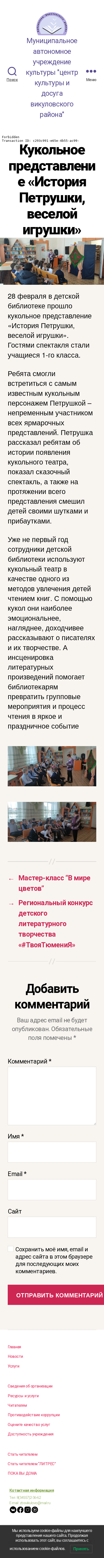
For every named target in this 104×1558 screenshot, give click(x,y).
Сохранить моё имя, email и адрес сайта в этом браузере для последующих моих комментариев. (53, 1260)
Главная (14, 1347)
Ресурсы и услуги (23, 1396)
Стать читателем (22, 1454)
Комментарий (29, 1061)
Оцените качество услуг (29, 1424)
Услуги (13, 1366)
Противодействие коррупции (33, 1415)
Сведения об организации (30, 1386)
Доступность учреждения (30, 1434)
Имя (16, 1136)
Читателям (17, 1405)
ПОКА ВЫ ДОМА (22, 1473)
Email (17, 1173)
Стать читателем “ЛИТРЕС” (32, 1464)
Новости (15, 1356)
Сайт (15, 1211)
